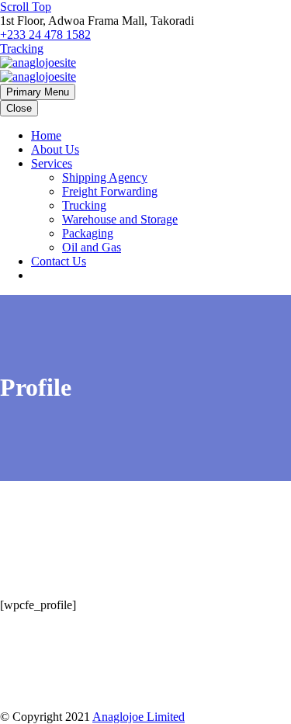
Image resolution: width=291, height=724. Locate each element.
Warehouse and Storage (120, 219)
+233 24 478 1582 (45, 34)
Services (51, 163)
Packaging (87, 233)
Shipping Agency (104, 177)
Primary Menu (37, 92)
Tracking (21, 48)
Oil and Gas (91, 247)
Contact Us (58, 261)
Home (46, 135)
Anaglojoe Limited (138, 716)
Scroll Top (25, 6)
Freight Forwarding (110, 191)
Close (19, 108)
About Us (55, 149)
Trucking (84, 205)
